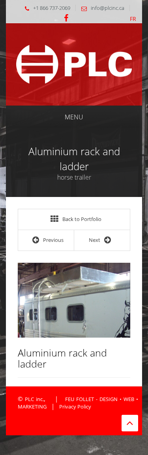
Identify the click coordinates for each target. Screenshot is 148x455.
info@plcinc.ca (107, 7)
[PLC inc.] (74, 63)
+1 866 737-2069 (51, 7)
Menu (74, 117)
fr (133, 18)
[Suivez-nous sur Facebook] (66, 18)
